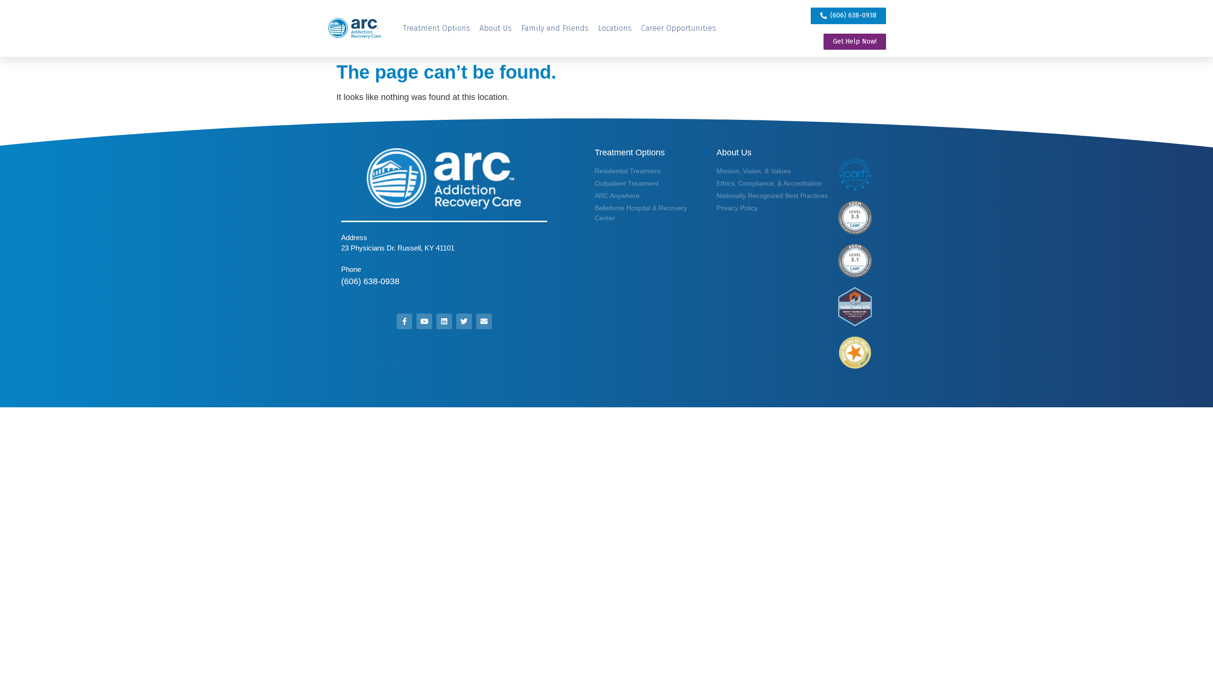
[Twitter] (464, 321)
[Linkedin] (444, 321)
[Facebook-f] (404, 321)
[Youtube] (424, 321)
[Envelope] (484, 321)
